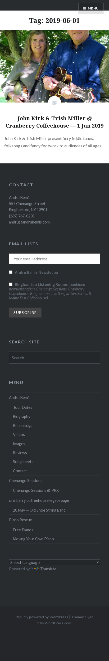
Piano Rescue (20, 520)
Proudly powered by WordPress (42, 617)
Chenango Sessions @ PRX (36, 490)
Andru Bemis (19, 397)
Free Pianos (23, 530)
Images (19, 443)
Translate (48, 569)
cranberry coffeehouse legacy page (39, 500)
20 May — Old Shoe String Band (39, 510)
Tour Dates (22, 407)
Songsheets (23, 461)
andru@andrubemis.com (29, 222)
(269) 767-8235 (22, 216)
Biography (21, 416)
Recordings (22, 425)
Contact (20, 471)
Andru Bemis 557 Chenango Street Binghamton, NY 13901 (28, 203)
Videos (19, 434)
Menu (93, 8)
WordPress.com (58, 623)
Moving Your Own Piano (33, 539)
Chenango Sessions (25, 480)
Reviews (20, 452)
